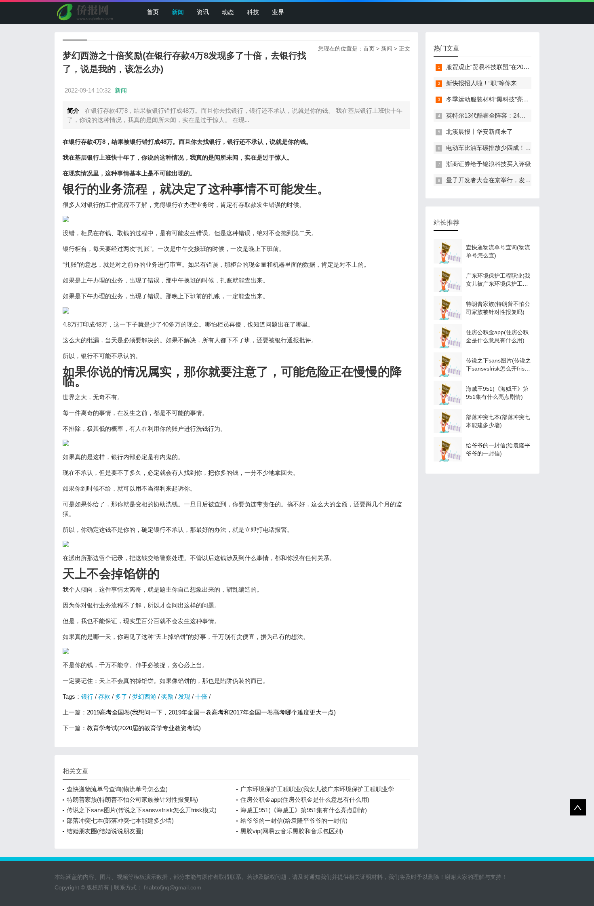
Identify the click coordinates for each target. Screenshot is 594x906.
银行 (87, 696)
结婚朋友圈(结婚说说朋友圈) (105, 831)
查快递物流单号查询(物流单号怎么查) (117, 789)
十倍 (201, 696)
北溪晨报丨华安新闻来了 (479, 131)
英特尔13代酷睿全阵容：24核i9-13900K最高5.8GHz (515, 115)
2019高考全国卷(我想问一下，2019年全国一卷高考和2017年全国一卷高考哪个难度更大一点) (211, 712)
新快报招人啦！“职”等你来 (481, 83)
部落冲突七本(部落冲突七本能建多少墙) (120, 820)
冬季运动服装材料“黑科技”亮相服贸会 (496, 99)
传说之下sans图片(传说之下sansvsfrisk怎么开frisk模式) (142, 810)
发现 (184, 696)
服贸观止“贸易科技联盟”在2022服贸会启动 (503, 66)
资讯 (203, 11)
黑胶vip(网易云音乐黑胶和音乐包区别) (291, 831)
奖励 (167, 696)
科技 (253, 11)
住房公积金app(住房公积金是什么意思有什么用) (304, 799)
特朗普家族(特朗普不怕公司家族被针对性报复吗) (132, 799)
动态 (228, 11)
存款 (104, 696)
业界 (278, 11)
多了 (121, 696)
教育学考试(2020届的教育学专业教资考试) (144, 728)
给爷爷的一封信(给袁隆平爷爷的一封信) (294, 820)
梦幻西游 (144, 696)
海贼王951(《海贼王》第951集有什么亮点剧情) (303, 810)
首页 (153, 11)
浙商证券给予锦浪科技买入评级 (488, 163)
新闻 (178, 11)
